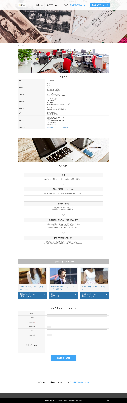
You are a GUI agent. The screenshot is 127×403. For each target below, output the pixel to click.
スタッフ (58, 5)
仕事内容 (50, 5)
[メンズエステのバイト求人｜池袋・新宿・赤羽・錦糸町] (22, 4)
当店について (40, 5)
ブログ (65, 5)
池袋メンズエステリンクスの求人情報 (57, 127)
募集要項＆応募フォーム (77, 5)
